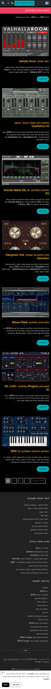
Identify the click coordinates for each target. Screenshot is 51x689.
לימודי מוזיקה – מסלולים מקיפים (36, 505)
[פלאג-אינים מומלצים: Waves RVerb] (25, 302)
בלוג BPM (44, 591)
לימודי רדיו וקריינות (41, 523)
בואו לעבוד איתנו (42, 634)
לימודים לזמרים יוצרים (40, 526)
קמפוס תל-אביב (40, 598)
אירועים (45, 613)
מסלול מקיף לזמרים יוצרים (38, 566)
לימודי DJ (44, 516)
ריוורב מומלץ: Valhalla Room (34, 61)
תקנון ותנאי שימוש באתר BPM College (32, 641)
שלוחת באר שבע (42, 609)
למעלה (25, 650)
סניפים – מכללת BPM (39, 595)
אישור (6, 685)
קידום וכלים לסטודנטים (39, 627)
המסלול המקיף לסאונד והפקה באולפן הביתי (32, 569)
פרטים (43, 79)
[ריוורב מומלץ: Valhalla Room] (25, 41)
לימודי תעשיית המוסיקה (39, 530)
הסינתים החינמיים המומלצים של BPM (30, 451)
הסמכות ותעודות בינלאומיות (37, 616)
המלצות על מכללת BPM (38, 623)
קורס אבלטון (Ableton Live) (37, 552)
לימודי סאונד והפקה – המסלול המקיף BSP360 (30, 559)
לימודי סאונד (43, 512)
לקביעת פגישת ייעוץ (24, 3)
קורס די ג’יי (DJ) (42, 548)
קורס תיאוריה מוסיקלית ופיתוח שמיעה (34, 573)
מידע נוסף (16, 685)
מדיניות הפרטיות (13, 659)
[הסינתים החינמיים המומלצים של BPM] (25, 431)
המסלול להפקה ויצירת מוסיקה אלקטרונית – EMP (29, 562)
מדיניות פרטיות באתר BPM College (34, 637)
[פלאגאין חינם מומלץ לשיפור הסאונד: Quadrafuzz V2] (25, 103)
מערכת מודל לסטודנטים (39, 630)
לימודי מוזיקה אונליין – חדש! (38, 508)
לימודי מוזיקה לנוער (41, 533)
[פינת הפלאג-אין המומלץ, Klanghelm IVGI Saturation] (25, 235)
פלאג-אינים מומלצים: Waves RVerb (30, 322)
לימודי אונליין (41, 605)
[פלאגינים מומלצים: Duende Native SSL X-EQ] (25, 170)
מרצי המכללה (43, 620)
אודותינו (45, 588)
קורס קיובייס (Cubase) (39, 555)
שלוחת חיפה (41, 602)
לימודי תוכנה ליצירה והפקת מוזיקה (35, 519)
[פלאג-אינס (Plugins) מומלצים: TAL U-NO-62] (25, 366)
